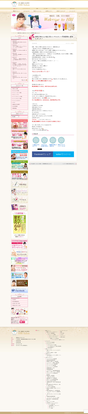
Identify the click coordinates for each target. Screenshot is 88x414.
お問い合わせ (72, 8)
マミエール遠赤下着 (51, 404)
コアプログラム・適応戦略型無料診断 (53, 370)
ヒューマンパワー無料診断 (51, 365)
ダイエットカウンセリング (53, 335)
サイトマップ (63, 8)
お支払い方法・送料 (16, 303)
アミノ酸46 (51, 408)
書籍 (37, 8)
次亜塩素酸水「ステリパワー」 (54, 405)
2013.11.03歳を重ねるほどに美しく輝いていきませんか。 (20, 73)
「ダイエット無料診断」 (51, 333)
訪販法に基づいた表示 (17, 305)
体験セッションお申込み (54, 338)
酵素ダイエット (16, 11)
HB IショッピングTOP (50, 401)
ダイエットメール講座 (52, 334)
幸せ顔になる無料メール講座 (52, 352)
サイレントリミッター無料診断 (52, 366)
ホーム (16, 8)
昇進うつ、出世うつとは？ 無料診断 (53, 371)
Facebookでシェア (42, 154)
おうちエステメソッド (50, 343)
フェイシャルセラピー (17, 100)
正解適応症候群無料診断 (51, 396)
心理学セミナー (48, 11)
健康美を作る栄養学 (16, 104)
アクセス (54, 8)
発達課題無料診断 (50, 369)
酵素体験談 (15, 108)
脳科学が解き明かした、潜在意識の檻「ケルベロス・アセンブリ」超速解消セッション (54, 391)
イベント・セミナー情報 (17, 92)
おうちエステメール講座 (52, 344)
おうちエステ (26, 11)
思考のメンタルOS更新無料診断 (52, 379)
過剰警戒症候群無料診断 (51, 360)
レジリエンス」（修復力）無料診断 (53, 362)
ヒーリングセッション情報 (17, 96)
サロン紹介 (46, 8)
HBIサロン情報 (15, 88)
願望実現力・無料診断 (50, 375)
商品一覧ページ (51, 406)
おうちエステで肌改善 (50, 342)
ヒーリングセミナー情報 (17, 98)
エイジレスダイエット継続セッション (58, 339)
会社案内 (14, 299)
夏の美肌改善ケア (51, 347)
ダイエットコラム (16, 94)
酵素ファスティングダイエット (52, 331)
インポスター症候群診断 (51, 386)
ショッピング (72, 11)
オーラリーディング (26, 8)
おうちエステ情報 (16, 90)
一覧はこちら (23, 80)
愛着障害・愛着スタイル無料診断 (52, 361)
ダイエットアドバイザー (53, 337)
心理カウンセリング (60, 11)
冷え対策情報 (15, 106)
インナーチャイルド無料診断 (52, 358)
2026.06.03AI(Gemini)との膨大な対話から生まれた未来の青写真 (20, 42)
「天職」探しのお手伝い (51, 376)
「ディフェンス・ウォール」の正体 (53, 397)
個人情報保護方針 (16, 301)
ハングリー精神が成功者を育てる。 (69, 163)
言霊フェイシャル (37, 11)
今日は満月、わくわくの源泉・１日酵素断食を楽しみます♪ (41, 163)
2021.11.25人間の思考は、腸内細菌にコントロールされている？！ (20, 54)
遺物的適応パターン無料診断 (52, 378)
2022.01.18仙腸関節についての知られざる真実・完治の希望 (20, 50)
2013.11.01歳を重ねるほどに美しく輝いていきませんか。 (20, 77)
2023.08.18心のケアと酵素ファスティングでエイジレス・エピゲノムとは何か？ (20, 46)
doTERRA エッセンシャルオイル (52, 402)
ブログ (72, 43)
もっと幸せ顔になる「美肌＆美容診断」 (55, 346)
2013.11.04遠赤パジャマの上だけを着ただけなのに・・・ (19, 69)
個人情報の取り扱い (68, 412)
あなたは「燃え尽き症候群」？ (52, 380)
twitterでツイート (63, 154)
